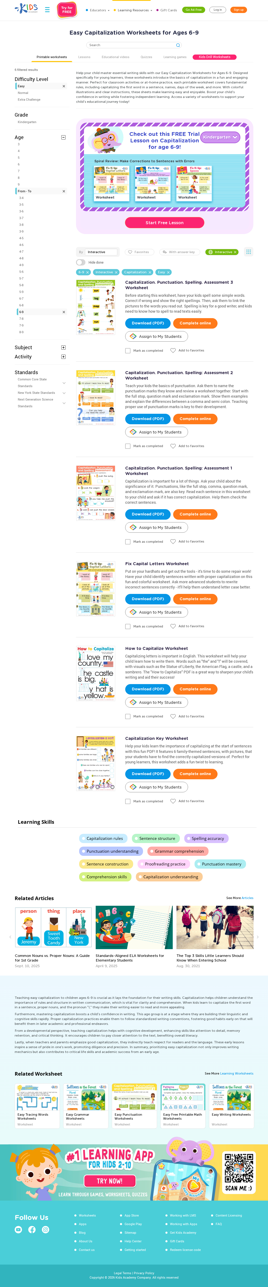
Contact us (87, 1250)
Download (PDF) (148, 323)
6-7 (21, 298)
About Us (85, 1241)
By (81, 252)
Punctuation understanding (112, 851)
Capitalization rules (105, 838)
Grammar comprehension (179, 851)
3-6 (21, 211)
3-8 (21, 225)
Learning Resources (133, 10)
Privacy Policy (144, 1273)
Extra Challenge (29, 99)
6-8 (21, 305)
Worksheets (87, 1215)
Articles (247, 898)
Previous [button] (11, 937)
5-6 (21, 271)
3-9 (21, 231)
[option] (53, 937)
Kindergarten (27, 122)
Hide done (96, 262)
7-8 (21, 318)
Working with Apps (183, 1224)
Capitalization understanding (170, 877)
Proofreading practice (165, 864)
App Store (132, 1215)
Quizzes (146, 57)
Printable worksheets (52, 57)
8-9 (21, 332)
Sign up (239, 10)
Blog (82, 1232)
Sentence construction (108, 864)
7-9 (21, 325)
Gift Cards (168, 10)
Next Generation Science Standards (35, 402)
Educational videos (115, 57)
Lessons (84, 57)
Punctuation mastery (221, 864)
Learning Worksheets (236, 1073)
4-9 (21, 265)
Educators (97, 10)
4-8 (21, 258)
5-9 (21, 292)
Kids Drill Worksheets (214, 57)
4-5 (21, 238)
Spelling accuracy (208, 838)
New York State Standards (36, 392)
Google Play (133, 1224)
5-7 (21, 278)
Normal (23, 93)
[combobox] (101, 252)
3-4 (21, 198)
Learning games (175, 57)
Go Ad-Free (194, 10)
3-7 (21, 218)
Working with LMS (183, 1215)
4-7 (21, 251)
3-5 (21, 204)
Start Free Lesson (165, 222)
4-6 (21, 245)
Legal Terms (122, 1273)
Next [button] (257, 937)
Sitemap (130, 1232)
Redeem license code (185, 1250)
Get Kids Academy (183, 1232)
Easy (21, 86)
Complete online (195, 323)
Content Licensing (229, 1215)
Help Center (133, 1241)
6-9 (21, 312)
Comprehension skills (107, 877)
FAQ (219, 1224)
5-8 (21, 285)
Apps (82, 1224)
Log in (218, 10)
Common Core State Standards (32, 382)
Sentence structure (157, 838)
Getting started (135, 1250)
